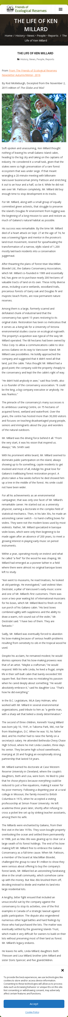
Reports (53, 35)
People (41, 35)
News (30, 35)
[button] (62, 970)
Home (9, 35)
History (20, 35)
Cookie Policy (32, 1012)
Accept (34, 1004)
